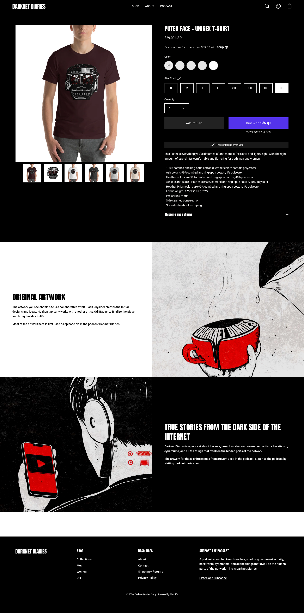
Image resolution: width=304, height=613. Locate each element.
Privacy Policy (147, 578)
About (142, 559)
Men (80, 565)
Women (82, 571)
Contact (143, 565)
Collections (84, 559)
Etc (79, 578)
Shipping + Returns (150, 571)
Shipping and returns (178, 214)
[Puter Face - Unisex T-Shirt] (32, 173)
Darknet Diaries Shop (145, 594)
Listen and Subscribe (213, 578)
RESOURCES (145, 551)
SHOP (80, 551)
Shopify (173, 594)
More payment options (258, 131)
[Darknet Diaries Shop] (28, 6)
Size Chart (170, 78)
